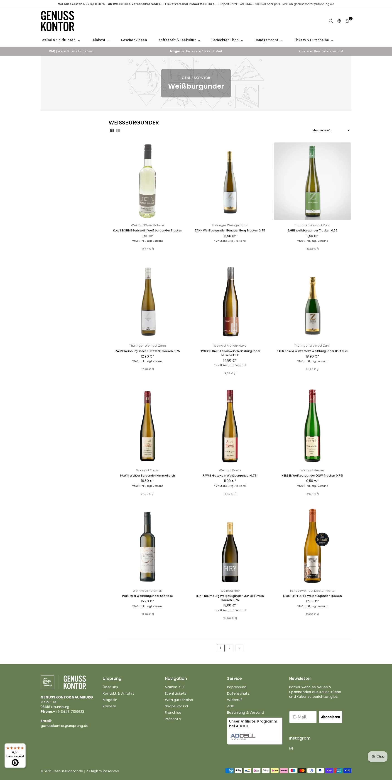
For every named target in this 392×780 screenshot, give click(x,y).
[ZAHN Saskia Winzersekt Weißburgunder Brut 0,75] (312, 301)
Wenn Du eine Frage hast (71, 51)
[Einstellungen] (339, 21)
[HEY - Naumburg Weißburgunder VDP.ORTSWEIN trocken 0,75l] (230, 546)
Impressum (236, 687)
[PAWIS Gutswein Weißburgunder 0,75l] (230, 426)
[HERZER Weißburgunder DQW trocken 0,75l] (312, 426)
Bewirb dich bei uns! (321, 51)
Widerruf (234, 699)
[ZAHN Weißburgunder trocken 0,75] (312, 181)
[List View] (118, 130)
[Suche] (331, 21)
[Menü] (23, 746)
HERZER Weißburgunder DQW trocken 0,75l (312, 475)
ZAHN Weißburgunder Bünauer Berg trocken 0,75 (230, 230)
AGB (230, 706)
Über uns (110, 687)
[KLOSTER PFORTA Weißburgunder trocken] (312, 546)
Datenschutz (238, 693)
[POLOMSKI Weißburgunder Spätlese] (147, 546)
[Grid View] (112, 130)
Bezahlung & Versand (245, 712)
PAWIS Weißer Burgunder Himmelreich (147, 475)
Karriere (109, 706)
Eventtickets (175, 693)
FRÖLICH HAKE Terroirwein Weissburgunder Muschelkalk (230, 353)
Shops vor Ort (177, 706)
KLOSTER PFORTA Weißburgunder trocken (312, 596)
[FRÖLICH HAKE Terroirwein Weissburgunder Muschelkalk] (230, 301)
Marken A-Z (175, 687)
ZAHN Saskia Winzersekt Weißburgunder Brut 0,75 (312, 351)
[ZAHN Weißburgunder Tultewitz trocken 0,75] (147, 301)
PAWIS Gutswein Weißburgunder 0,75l (230, 475)
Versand (158, 241)
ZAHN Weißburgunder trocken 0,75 (312, 230)
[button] (347, 21)
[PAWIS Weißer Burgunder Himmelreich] (147, 426)
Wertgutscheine (179, 699)
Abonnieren (330, 717)
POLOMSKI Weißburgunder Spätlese (147, 596)
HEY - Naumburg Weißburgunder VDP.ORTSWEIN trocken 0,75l (230, 598)
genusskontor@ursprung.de (314, 4)
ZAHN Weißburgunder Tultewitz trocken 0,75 (147, 351)
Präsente (173, 718)
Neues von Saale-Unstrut (196, 51)
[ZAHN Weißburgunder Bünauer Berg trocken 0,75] (230, 181)
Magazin (110, 699)
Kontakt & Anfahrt (118, 693)
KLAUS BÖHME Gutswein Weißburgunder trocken (147, 230)
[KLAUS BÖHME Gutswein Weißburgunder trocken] (147, 181)
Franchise (173, 712)
